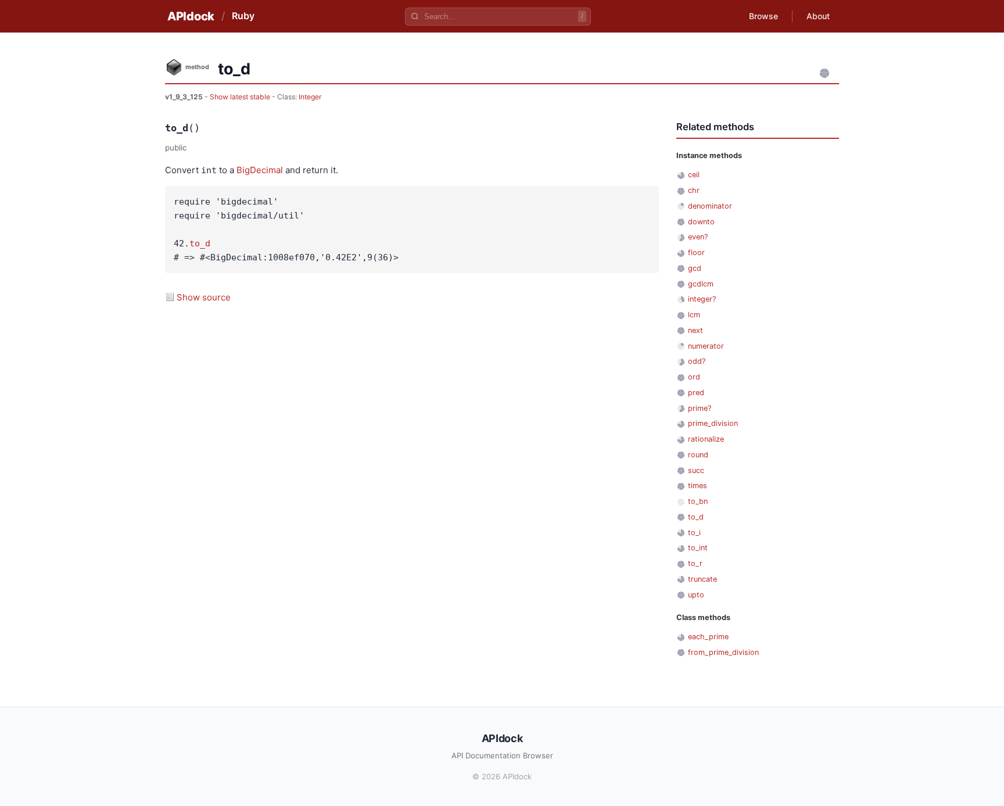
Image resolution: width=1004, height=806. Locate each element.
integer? (702, 299)
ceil (694, 174)
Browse (763, 16)
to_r (695, 563)
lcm (694, 314)
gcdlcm (700, 284)
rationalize (706, 439)
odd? (696, 361)
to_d (199, 243)
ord (694, 376)
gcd (694, 268)
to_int (698, 547)
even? (698, 236)
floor (696, 252)
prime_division (713, 423)
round (698, 454)
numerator (706, 346)
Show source (204, 297)
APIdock (190, 16)
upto (696, 594)
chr (694, 190)
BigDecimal (259, 169)
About (818, 16)
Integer (310, 96)
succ (696, 470)
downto (701, 221)
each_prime (708, 636)
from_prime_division (723, 652)
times (697, 485)
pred (696, 392)
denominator (710, 206)
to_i (694, 532)
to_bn (698, 501)
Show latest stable (241, 96)
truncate (702, 579)
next (695, 330)
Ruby (243, 16)
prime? (699, 408)
